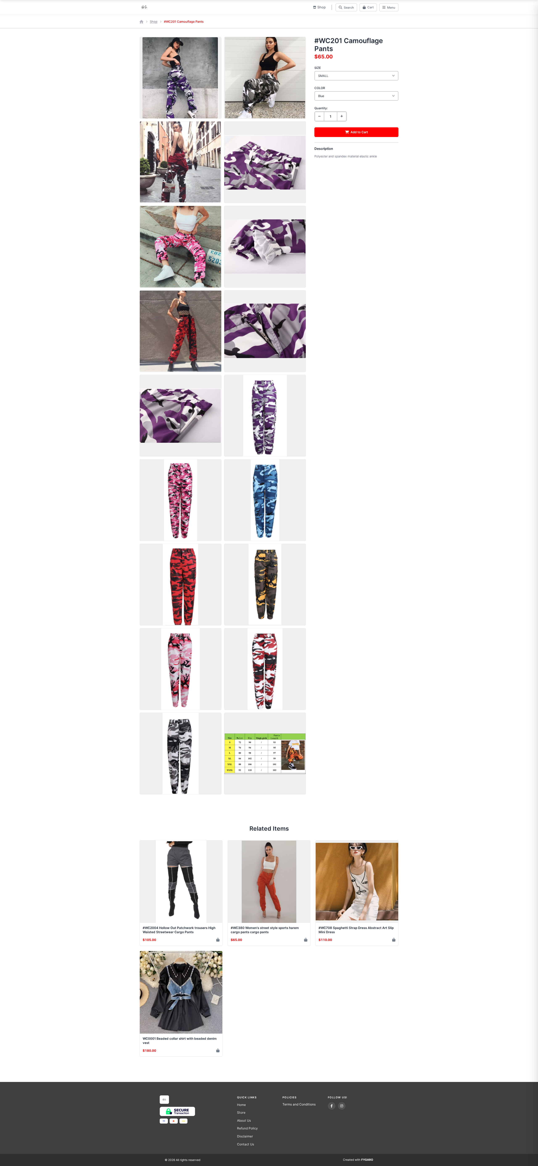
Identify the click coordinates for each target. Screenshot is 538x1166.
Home (241, 1105)
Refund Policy (247, 1128)
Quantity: (321, 108)
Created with (358, 1159)
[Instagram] (341, 1106)
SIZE (317, 68)
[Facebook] (331, 1106)
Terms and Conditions (299, 1104)
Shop (153, 21)
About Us (244, 1121)
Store (241, 1113)
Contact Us (245, 1144)
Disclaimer (245, 1136)
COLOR (319, 88)
